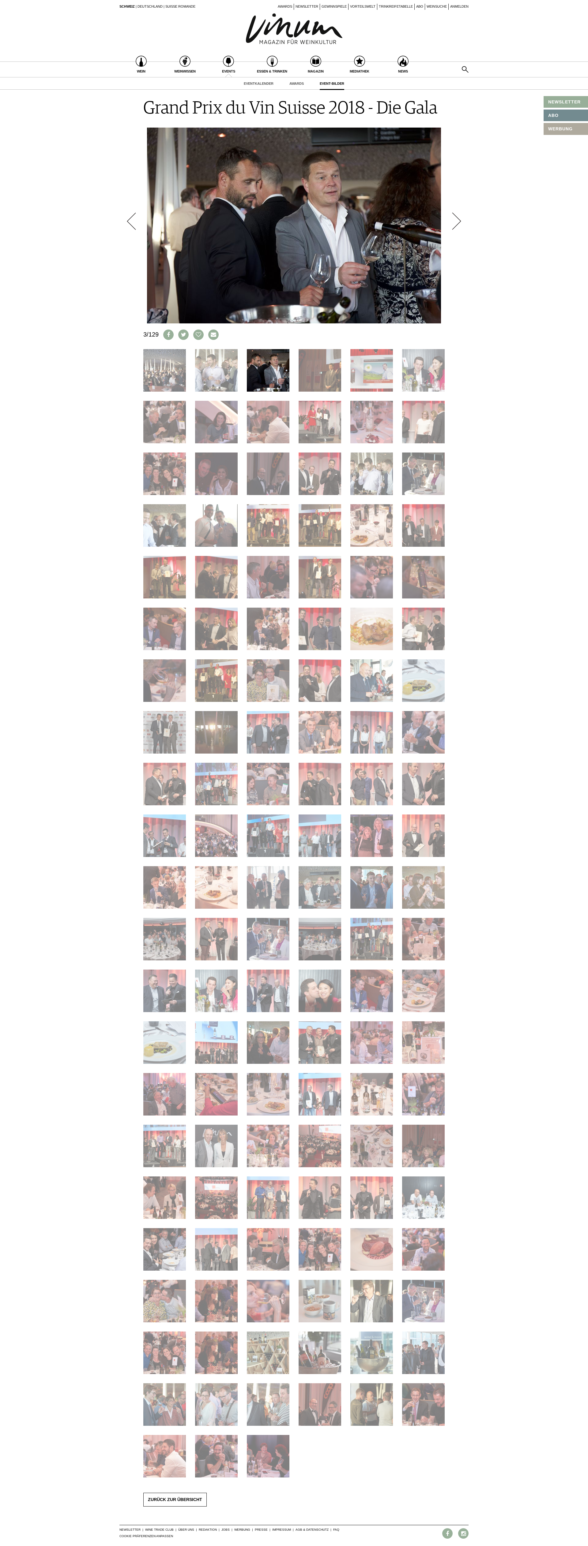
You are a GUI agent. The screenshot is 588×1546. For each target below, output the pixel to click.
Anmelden (459, 6)
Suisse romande (180, 6)
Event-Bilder (332, 83)
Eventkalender (258, 83)
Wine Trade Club (159, 1529)
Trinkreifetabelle (396, 6)
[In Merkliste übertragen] (198, 335)
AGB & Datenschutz (312, 1529)
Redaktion (208, 1529)
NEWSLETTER (564, 101)
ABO (553, 115)
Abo (419, 6)
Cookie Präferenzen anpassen (146, 1536)
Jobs (225, 1529)
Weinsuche (437, 6)
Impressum (281, 1529)
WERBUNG (560, 128)
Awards (285, 6)
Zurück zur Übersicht (175, 1499)
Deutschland (150, 6)
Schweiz (127, 6)
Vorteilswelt (362, 6)
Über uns (186, 1529)
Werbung (242, 1529)
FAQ (336, 1529)
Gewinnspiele (334, 6)
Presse (261, 1529)
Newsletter (307, 6)
